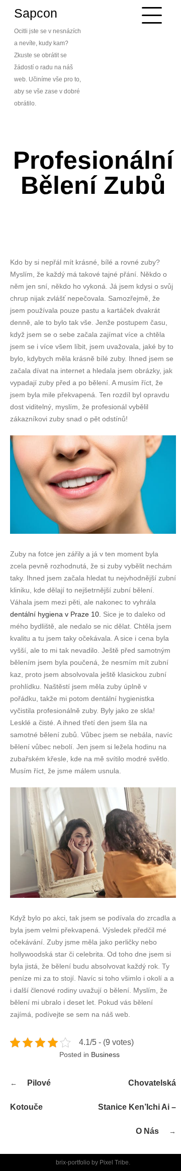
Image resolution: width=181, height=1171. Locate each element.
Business (105, 1054)
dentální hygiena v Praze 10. (55, 614)
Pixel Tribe (114, 1162)
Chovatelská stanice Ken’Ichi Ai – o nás (137, 1107)
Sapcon (35, 13)
